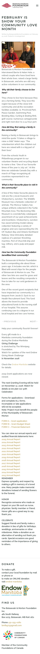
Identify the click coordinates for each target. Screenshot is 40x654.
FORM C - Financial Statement (16, 427)
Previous (10, 321)
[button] (37, 5)
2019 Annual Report (11, 457)
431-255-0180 (14, 622)
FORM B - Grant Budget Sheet (16, 424)
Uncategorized (19, 36)
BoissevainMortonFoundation (19, 34)
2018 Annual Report (11, 460)
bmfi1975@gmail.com (12, 625)
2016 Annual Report (11, 466)
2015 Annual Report (11, 469)
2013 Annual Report (11, 475)
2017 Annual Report (11, 463)
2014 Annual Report (11, 472)
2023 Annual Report (11, 445)
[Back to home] (15, 5)
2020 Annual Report (11, 454)
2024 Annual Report (11, 442)
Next (33, 321)
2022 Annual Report (11, 448)
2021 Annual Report (11, 451)
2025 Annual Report (11, 439)
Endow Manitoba (20, 364)
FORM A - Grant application (14, 421)
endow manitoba (14, 581)
